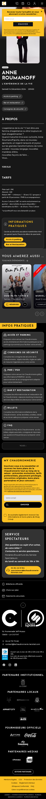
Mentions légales (10, 779)
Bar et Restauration (15, 244)
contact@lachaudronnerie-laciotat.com (22, 644)
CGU (20, 779)
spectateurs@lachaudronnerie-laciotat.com (25, 571)
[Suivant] (42, 314)
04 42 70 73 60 (12, 641)
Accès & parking (13, 239)
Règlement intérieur (27, 783)
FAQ (32, 786)
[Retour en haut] (23, 605)
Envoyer (23, 24)
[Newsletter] (17, 3)
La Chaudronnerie (30, 31)
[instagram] (10, 665)
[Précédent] (37, 314)
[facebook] (4, 665)
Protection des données (33, 779)
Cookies (14, 783)
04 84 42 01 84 (18, 568)
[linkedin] (16, 665)
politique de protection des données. (19, 491)
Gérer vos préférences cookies (23, 790)
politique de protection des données (26, 33)
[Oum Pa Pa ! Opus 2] (16, 286)
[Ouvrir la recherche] (29, 3)
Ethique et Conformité (20, 786)
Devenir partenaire (23, 772)
